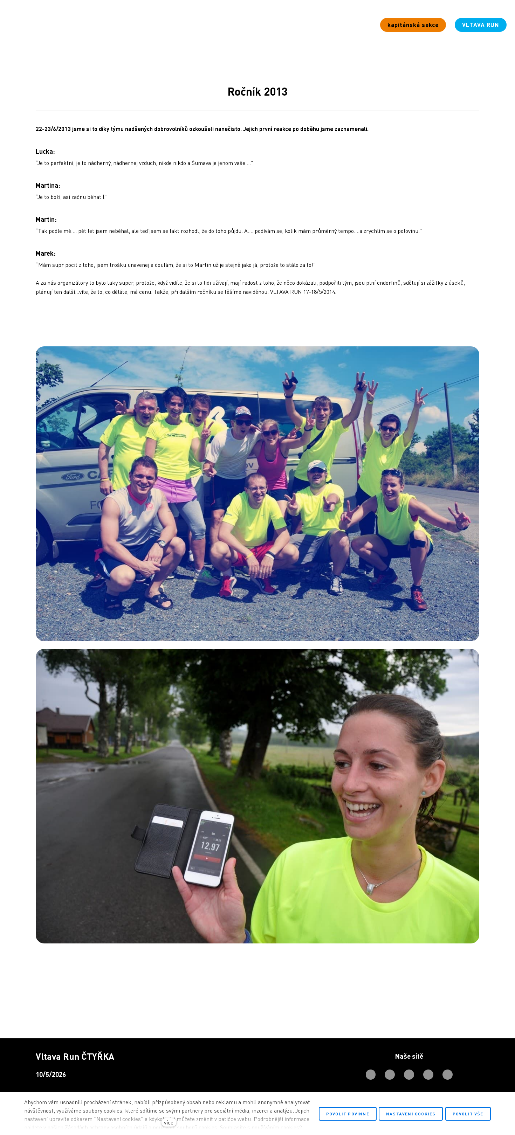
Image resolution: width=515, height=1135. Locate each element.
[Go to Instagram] (390, 1075)
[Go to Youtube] (409, 1075)
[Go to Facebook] (371, 1075)
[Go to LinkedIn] (447, 1075)
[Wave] (34, 25)
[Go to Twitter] (428, 1075)
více (168, 1122)
